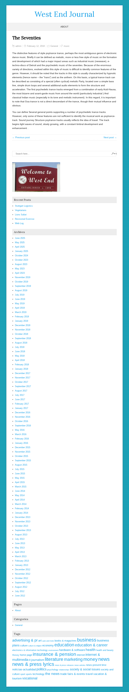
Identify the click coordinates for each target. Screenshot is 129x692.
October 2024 (21, 255)
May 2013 (20, 547)
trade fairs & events (72, 674)
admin (18, 46)
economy (48, 645)
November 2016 (22, 417)
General (54, 46)
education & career (91, 645)
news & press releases (64, 665)
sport (22, 674)
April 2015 (20, 482)
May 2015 (20, 478)
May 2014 (20, 495)
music (67, 46)
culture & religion (35, 646)
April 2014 (20, 499)
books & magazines (65, 640)
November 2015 (22, 451)
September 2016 (23, 425)
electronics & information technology (30, 650)
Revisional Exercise (24, 219)
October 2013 (21, 526)
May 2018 (20, 356)
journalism (37, 659)
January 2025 (21, 251)
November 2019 (22, 277)
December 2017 (22, 373)
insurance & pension (54, 654)
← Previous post (21, 137)
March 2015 (20, 486)
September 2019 (23, 286)
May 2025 (20, 242)
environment (53, 650)
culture (24, 645)
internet (81, 654)
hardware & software (72, 650)
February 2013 (22, 561)
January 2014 (21, 513)
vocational (29, 678)
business (86, 640)
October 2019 (21, 281)
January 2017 (21, 408)
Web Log (19, 223)
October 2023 (21, 260)
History (15, 655)
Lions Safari (21, 214)
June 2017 (20, 399)
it (30, 659)
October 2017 (21, 382)
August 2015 (21, 465)
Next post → (110, 137)
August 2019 (21, 290)
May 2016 (20, 430)
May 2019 (20, 303)
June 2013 (20, 543)
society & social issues (85, 669)
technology (39, 674)
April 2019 (20, 308)
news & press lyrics (33, 664)
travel (89, 674)
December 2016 (22, 412)
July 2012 (19, 591)
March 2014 (20, 504)
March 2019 (20, 312)
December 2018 (22, 325)
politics (41, 669)
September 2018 (23, 338)
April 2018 (20, 360)
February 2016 (22, 438)
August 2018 (21, 342)
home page (26, 654)
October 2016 (21, 421)
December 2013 (22, 517)
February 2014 (22, 508)
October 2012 (21, 578)
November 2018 (22, 329)
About (64, 26)
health (91, 650)
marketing (73, 659)
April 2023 (20, 273)
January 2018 (21, 369)
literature (54, 659)
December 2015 (22, 447)
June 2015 (20, 473)
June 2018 (20, 351)
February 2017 (22, 404)
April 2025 (20, 247)
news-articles (79, 665)
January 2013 (21, 565)
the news (52, 674)
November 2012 (22, 574)
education (64, 644)
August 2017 (21, 390)
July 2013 (19, 539)
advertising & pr (25, 640)
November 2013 (22, 521)
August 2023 (21, 264)
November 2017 (22, 377)
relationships (64, 670)
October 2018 (21, 334)
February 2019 (22, 316)
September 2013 (23, 530)
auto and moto (48, 641)
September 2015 (23, 460)
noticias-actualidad (24, 669)
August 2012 (21, 587)
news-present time (96, 664)
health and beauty (105, 650)
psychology (52, 669)
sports (29, 674)
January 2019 (21, 321)
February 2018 (22, 364)
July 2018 (19, 347)
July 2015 (19, 469)
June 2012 (20, 595)
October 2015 (21, 456)
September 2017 (23, 386)
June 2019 (20, 299)
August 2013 (21, 534)
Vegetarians (20, 210)
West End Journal (64, 14)
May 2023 (20, 268)
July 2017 (19, 395)
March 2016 (20, 434)
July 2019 (19, 295)
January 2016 (21, 443)
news (104, 659)
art (40, 640)
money (90, 659)
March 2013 (20, 556)
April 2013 (20, 552)
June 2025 (20, 238)
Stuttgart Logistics (24, 206)
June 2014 (20, 491)
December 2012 (22, 569)
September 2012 (23, 582)
